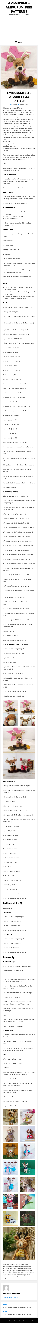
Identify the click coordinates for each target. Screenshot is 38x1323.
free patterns (7, 1278)
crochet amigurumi (8, 1272)
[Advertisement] (19, 27)
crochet (30, 1270)
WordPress (32, 1320)
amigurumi (10, 1266)
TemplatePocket (18, 1320)
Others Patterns (25, 1264)
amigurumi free (26, 1268)
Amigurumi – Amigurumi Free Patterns (19, 7)
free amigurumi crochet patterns (12, 1274)
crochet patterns (19, 1272)
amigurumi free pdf (22, 1270)
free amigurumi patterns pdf (16, 1276)
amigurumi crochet (19, 1266)
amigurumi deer (17, 1268)
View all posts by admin (10, 1297)
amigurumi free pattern (9, 1270)
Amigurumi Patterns (14, 1264)
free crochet (29, 1276)
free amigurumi (29, 1272)
